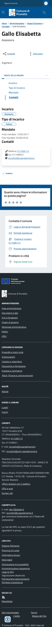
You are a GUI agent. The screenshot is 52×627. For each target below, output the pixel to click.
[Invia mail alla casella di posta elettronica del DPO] (16, 509)
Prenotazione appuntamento (15, 579)
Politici (5, 331)
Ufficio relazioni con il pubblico (16, 484)
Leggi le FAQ (8, 572)
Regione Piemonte (10, 3)
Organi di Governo (34, 23)
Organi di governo (10, 322)
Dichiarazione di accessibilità (15, 564)
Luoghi (5, 407)
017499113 (23, 151)
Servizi (34, 612)
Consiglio (6, 26)
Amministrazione (17, 23)
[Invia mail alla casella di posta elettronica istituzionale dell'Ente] (22, 446)
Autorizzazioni (8, 357)
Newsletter (7, 601)
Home (4, 23)
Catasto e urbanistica (12, 361)
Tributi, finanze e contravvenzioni (17, 375)
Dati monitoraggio (10, 612)
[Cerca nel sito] (43, 12)
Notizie (5, 391)
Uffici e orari (7, 488)
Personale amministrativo (14, 327)
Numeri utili (7, 493)
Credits (16, 616)
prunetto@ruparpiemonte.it (21, 158)
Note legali (7, 559)
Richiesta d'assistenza (12, 582)
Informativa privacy (11, 555)
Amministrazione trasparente (16, 568)
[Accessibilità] (7, 619)
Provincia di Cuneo (10, 550)
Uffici (4, 336)
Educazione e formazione (14, 366)
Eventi (5, 412)
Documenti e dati (10, 313)
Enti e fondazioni (10, 317)
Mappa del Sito (39, 616)
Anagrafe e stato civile (12, 352)
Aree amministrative (11, 308)
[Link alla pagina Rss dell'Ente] (3, 597)
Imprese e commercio (12, 371)
